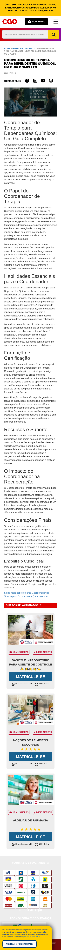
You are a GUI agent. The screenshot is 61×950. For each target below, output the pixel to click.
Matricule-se (30, 676)
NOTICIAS (17, 48)
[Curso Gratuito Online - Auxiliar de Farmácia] (30, 791)
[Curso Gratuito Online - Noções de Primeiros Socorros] (30, 711)
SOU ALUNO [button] (38, 21)
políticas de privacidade (31, 937)
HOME (7, 48)
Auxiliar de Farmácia (30, 820)
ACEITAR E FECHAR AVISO (19, 944)
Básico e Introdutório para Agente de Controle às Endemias (30, 665)
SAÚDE (28, 48)
